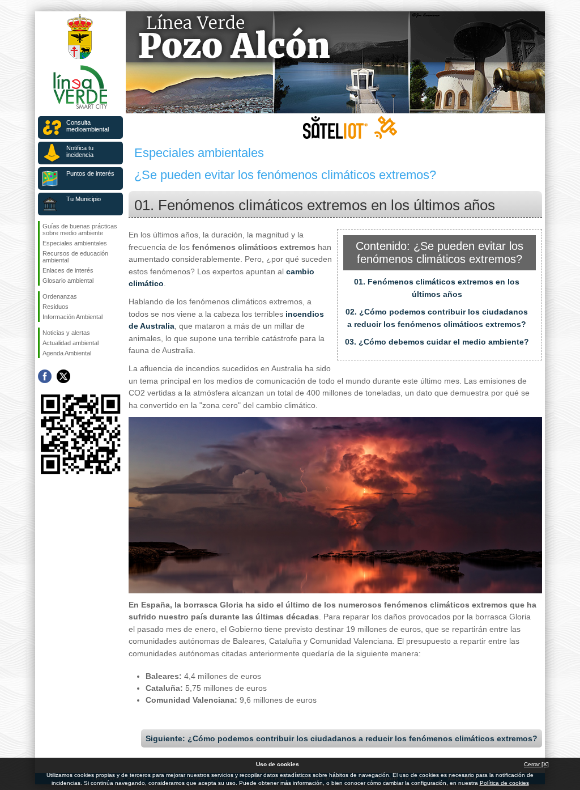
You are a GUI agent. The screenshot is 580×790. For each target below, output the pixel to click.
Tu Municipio (83, 199)
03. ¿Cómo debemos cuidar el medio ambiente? (437, 341)
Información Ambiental (72, 316)
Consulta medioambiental (87, 126)
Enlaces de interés (67, 270)
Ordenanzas (59, 296)
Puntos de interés (90, 173)
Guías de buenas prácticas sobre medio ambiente (79, 229)
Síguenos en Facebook (45, 376)
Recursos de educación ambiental (75, 257)
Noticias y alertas (66, 332)
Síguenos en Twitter (63, 376)
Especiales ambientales (74, 243)
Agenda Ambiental (66, 353)
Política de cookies (504, 783)
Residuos (55, 306)
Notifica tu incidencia (79, 151)
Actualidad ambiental (70, 342)
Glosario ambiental (67, 280)
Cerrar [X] (536, 764)
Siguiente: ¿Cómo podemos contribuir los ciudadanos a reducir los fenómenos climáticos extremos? (342, 738)
